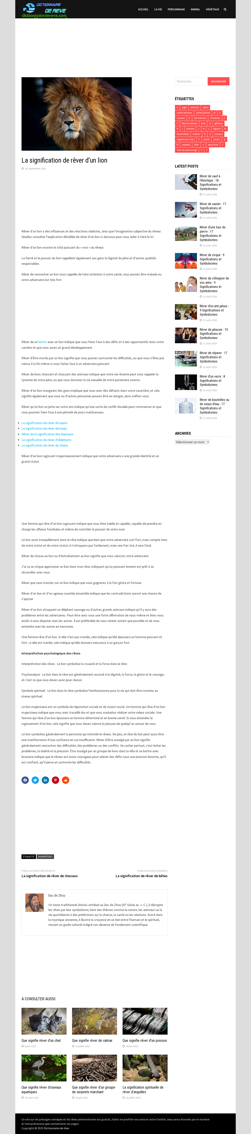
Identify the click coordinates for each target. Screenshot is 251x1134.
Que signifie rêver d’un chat (41, 1040)
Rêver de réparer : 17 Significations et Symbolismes (213, 357)
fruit (203, 123)
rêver (196, 144)
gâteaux (219, 123)
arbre (205, 107)
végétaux (212, 9)
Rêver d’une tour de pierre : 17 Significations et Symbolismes (212, 233)
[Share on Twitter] (35, 780)
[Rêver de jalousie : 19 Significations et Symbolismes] (186, 330)
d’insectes (215, 118)
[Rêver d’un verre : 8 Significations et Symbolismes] (186, 377)
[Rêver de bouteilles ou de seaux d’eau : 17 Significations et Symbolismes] (186, 400)
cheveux (181, 118)
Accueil (143, 9)
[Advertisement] (125, 44)
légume (216, 128)
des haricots (200, 118)
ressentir (186, 144)
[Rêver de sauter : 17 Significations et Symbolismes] (186, 204)
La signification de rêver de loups (44, 428)
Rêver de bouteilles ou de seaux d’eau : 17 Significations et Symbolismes (214, 406)
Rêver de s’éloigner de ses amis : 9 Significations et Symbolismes (214, 284)
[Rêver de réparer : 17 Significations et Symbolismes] (186, 353)
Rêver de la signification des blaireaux (47, 434)
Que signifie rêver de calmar (92, 1040)
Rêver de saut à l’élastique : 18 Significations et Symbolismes (210, 182)
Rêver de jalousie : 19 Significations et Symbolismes (214, 334)
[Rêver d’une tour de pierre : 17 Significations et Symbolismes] (186, 228)
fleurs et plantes (189, 123)
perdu (207, 139)
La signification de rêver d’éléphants (46, 440)
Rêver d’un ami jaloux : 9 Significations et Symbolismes (214, 310)
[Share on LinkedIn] (45, 780)
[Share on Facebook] (25, 780)
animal (195, 9)
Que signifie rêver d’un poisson (145, 1040)
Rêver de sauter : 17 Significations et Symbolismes (213, 208)
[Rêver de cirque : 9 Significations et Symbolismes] (186, 255)
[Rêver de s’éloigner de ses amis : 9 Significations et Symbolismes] (186, 279)
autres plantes (203, 112)
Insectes (190, 128)
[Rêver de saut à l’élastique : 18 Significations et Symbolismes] (186, 177)
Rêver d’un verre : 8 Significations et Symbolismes (212, 380)
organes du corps (185, 139)
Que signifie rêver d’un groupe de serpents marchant (93, 1089)
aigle (184, 107)
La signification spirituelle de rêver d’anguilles (143, 1089)
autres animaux (184, 112)
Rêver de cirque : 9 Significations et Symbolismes (212, 259)
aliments (195, 107)
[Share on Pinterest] (55, 780)
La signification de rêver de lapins (44, 423)
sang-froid (213, 144)
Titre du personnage (187, 150)
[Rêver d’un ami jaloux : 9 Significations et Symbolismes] (186, 306)
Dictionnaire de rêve (56, 1128)
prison (217, 139)
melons (196, 134)
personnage (176, 9)
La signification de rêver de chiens (44, 445)
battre (42, 342)
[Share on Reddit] (65, 780)
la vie (158, 9)
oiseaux (219, 134)
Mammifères (45, 856)
